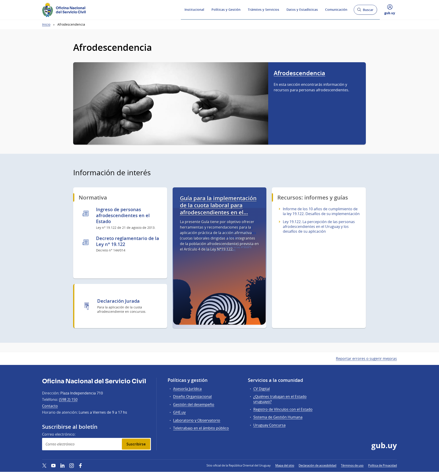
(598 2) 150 (68, 399)
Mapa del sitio (284, 465)
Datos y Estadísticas (302, 9)
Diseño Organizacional (192, 396)
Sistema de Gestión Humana (277, 417)
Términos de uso (352, 465)
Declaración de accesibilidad (317, 465)
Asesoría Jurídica (187, 388)
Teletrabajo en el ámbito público (201, 428)
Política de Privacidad (382, 465)
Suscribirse (136, 444)
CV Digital (261, 388)
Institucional (194, 9)
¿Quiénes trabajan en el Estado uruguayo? (280, 399)
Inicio (46, 24)
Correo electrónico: (58, 434)
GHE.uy (179, 412)
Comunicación (336, 9)
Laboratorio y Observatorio (196, 420)
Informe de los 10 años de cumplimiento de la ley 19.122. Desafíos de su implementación (321, 211)
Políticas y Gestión (226, 9)
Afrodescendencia (299, 73)
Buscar (365, 11)
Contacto (50, 405)
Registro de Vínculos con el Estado (283, 409)
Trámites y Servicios (263, 9)
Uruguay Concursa (269, 425)
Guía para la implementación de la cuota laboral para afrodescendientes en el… (218, 205)
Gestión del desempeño (193, 404)
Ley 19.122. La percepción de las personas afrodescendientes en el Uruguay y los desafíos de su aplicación (319, 226)
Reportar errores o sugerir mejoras (366, 358)
